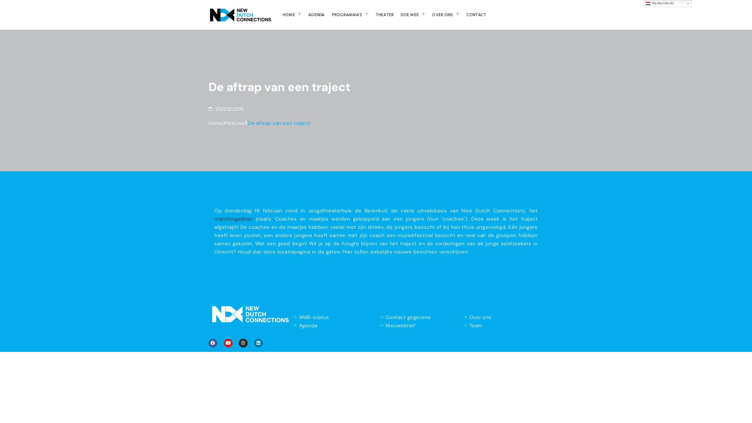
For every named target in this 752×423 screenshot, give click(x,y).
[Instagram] (243, 343)
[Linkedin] (258, 343)
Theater (385, 14)
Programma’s (347, 14)
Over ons (442, 14)
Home (289, 14)
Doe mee (410, 14)
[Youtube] (228, 343)
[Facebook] (213, 343)
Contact (476, 14)
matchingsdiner (233, 219)
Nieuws (235, 123)
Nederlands (662, 3)
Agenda (316, 14)
